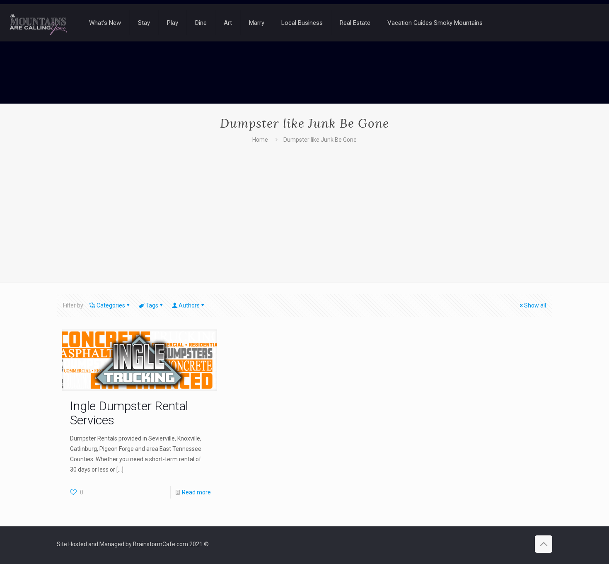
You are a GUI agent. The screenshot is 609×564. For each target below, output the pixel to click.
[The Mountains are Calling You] (38, 22)
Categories (111, 305)
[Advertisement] (304, 207)
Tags (151, 305)
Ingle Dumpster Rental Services (129, 413)
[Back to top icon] (543, 544)
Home (260, 139)
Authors (189, 305)
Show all (535, 305)
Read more (196, 492)
